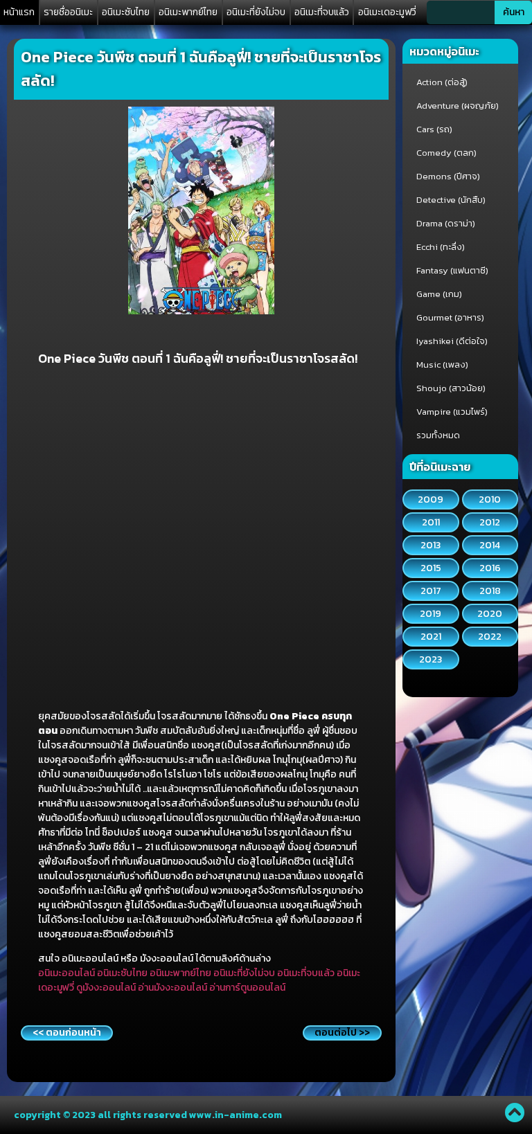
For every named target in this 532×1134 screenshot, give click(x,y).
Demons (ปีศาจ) (448, 176)
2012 (489, 522)
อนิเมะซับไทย (126, 12)
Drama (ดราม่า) (445, 223)
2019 (430, 613)
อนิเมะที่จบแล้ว (321, 12)
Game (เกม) (439, 293)
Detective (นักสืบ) (451, 199)
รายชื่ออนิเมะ (68, 12)
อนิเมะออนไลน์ (66, 973)
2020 (489, 613)
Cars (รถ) (434, 129)
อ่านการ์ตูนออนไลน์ (247, 987)
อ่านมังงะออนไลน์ (172, 987)
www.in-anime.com (235, 1115)
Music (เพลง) (442, 364)
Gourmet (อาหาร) (450, 317)
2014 (489, 545)
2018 (490, 591)
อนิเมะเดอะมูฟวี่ (387, 12)
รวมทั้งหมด (438, 435)
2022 (490, 636)
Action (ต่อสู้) (442, 82)
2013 (430, 545)
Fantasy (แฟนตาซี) (452, 270)
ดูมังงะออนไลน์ (106, 987)
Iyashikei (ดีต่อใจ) (452, 341)
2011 (431, 522)
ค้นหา (513, 12)
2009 (430, 499)
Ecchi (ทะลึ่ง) (440, 246)
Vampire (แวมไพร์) (452, 411)
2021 (430, 636)
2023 (430, 659)
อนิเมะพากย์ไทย (188, 12)
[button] (67, 1033)
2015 (430, 568)
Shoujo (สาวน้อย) (451, 388)
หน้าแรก (19, 12)
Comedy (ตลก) (446, 152)
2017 (430, 591)
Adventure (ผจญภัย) (457, 105)
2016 (490, 568)
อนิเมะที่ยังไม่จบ (256, 12)
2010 (490, 499)
